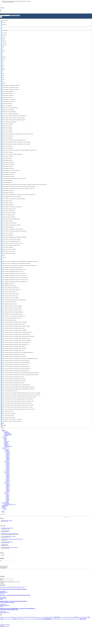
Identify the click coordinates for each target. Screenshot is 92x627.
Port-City (78, 617)
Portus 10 (8, 492)
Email (1, 580)
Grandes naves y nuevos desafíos (6, 520)
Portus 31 (8, 470)
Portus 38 (8, 463)
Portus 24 (8, 477)
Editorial (5, 438)
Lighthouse (6, 443)
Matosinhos (70, 617)
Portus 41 (8, 459)
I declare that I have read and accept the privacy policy (10, 581)
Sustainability (47, 618)
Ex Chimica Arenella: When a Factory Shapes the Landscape (13, 589)
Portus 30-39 (6, 461)
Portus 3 (7, 499)
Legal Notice (6, 435)
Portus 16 (8, 486)
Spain (42, 618)
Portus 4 (7, 498)
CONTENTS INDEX (8, 446)
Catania (18, 617)
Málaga (73, 617)
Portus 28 (8, 473)
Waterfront (82, 618)
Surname (1, 579)
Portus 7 (7, 495)
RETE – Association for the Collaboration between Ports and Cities (11, 564)
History (53, 617)
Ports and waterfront (20, 618)
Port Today (6, 442)
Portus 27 (8, 474)
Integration (61, 617)
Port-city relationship (84, 617)
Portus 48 (8, 452)
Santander (38, 618)
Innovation (57, 617)
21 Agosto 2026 (2, 591)
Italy (64, 617)
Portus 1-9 (6, 493)
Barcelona (8, 617)
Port (76, 617)
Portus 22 (8, 479)
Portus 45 (8, 455)
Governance (46, 617)
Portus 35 (8, 466)
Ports (14, 618)
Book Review (6, 444)
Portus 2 (7, 500)
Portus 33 (8, 468)
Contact (5, 436)
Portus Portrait (6, 441)
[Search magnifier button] (1, 17)
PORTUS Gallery (5, 505)
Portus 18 (8, 484)
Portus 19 (8, 483)
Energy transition (41, 617)
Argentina (5, 617)
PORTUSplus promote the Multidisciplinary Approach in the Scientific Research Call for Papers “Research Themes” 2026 (17, 609)
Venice (78, 618)
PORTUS (3, 430)
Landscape (66, 617)
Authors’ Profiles (7, 503)
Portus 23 (8, 478)
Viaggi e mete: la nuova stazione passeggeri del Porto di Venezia (12, 539)
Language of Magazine (8, 434)
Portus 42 (8, 458)
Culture (30, 617)
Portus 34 (8, 467)
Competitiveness (26, 617)
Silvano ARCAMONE (4, 592)
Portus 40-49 (6, 450)
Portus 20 (8, 481)
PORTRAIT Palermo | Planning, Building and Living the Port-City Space (12, 587)
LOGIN (3, 508)
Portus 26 (8, 475)
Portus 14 (8, 488)
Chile (21, 617)
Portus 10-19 (6, 482)
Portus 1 (7, 501)
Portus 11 (8, 491)
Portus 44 (8, 456)
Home (3, 429)
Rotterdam (34, 618)
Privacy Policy (2, 625)
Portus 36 (8, 465)
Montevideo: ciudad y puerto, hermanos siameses (9, 533)
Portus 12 (8, 490)
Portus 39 (8, 462)
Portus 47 (8, 453)
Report (5, 439)
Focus (5, 440)
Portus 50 (8, 449)
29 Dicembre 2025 (3, 604)
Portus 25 (8, 476)
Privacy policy (7, 626)
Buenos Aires (15, 617)
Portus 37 (8, 464)
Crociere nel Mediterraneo (5, 530)
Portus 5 (7, 497)
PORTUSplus (4, 506)
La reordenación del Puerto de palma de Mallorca (9, 547)
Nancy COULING (3, 598)
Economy (37, 617)
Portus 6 (7, 496)
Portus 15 (8, 487)
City (22, 617)
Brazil (13, 617)
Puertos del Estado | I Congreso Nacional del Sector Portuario (13, 602)
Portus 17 (8, 485)
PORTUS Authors (5, 502)
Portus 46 (8, 454)
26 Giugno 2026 (3, 597)
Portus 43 (8, 457)
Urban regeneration (70, 618)
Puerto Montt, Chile (4, 544)
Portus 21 (8, 480)
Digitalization (34, 617)
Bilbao (10, 617)
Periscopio (3, 554)
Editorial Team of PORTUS (4, 605)
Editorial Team (6, 432)
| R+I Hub (4, 507)
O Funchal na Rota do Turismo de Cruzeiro (8, 536)
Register (5, 509)
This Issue (4, 437)
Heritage (50, 617)
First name (2, 578)
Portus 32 (8, 469)
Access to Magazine (7, 433)
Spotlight (5, 445)
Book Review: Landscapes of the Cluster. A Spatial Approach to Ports (15, 595)
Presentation (6, 431)
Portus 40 (8, 460)
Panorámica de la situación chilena (7, 541)
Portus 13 (8, 489)
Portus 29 (8, 472)
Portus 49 (8, 451)
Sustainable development (56, 618)
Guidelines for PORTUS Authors (9, 504)
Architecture (2, 617)
